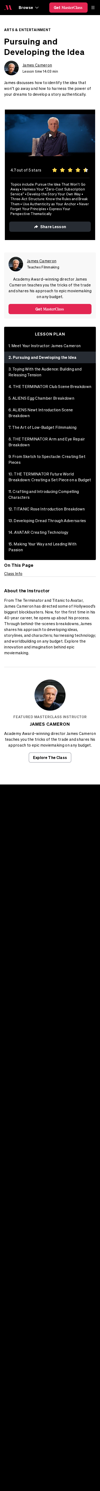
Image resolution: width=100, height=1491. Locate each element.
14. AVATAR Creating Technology (38, 532)
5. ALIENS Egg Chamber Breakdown (41, 398)
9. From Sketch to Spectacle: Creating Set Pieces (46, 459)
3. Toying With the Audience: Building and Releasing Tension (45, 372)
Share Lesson (53, 226)
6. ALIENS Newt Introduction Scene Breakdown (40, 413)
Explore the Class (50, 757)
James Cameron (37, 65)
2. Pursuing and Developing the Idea (42, 357)
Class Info (13, 573)
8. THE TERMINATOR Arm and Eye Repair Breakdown (46, 442)
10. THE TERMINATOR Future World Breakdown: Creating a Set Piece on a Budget (49, 477)
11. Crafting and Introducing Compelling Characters (43, 494)
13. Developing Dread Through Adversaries (47, 520)
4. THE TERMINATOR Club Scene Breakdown (49, 386)
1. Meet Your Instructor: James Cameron (44, 346)
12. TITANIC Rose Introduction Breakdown (46, 509)
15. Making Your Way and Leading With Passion (42, 547)
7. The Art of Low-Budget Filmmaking (42, 427)
